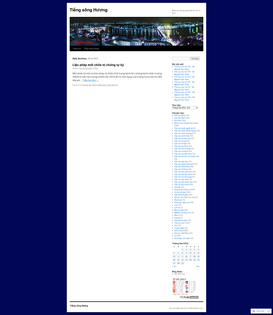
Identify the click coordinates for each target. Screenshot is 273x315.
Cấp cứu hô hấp (180, 143)
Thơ (175, 225)
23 (186, 260)
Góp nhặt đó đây (180, 195)
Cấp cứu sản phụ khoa (183, 174)
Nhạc (176, 215)
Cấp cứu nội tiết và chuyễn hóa (186, 156)
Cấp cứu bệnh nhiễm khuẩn (185, 131)
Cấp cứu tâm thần (181, 179)
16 (186, 256)
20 (174, 260)
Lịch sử (177, 207)
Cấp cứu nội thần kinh (183, 154)
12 (198, 253)
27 (174, 263)
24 (190, 260)
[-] (175, 236)
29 (182, 263)
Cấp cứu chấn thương (183, 133)
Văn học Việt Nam (181, 233)
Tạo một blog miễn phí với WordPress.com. (186, 308)
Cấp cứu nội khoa (181, 151)
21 (178, 260)
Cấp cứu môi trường (182, 149)
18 (195, 256)
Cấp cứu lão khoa (181, 146)
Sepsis (177, 218)
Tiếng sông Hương (88, 10)
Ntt (96, 68)
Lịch (176, 205)
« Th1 (174, 266)
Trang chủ (77, 48)
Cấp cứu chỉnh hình (182, 136)
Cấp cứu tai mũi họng (182, 177)
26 (198, 260)
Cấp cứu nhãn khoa (182, 167)
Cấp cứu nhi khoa (181, 169)
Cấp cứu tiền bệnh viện (183, 182)
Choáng (177, 187)
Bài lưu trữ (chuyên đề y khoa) (186, 123)
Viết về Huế (179, 231)
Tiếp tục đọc (91, 80)
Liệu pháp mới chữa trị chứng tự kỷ (98, 65)
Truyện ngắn (179, 228)
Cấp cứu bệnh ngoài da (183, 128)
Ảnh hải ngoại (179, 115)
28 (178, 263)
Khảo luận (178, 200)
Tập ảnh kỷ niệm (180, 220)
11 (194, 253)
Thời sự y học (179, 223)
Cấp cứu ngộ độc (181, 161)
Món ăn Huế (179, 210)
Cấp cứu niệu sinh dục (183, 172)
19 (198, 256)
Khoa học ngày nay (182, 202)
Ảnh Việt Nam (180, 118)
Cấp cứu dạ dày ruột (182, 138)
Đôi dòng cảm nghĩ (182, 238)
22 (183, 260)
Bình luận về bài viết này (108, 85)
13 (174, 256)
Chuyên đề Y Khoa (89, 85)
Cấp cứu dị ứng (180, 141)
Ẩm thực (177, 120)
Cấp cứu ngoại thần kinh (184, 164)
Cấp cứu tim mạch (181, 184)
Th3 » (198, 266)
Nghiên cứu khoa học (182, 213)
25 (194, 260)
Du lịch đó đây (180, 192)
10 (191, 253)
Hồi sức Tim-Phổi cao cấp (184, 197)
